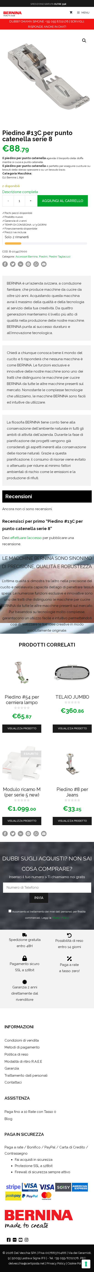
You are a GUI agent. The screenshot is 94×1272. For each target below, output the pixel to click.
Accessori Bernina (27, 256)
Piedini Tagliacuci (59, 256)
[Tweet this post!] (13, 266)
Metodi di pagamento (22, 1047)
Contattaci (13, 1082)
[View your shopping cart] (71, 13)
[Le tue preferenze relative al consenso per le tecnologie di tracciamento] (86, 1264)
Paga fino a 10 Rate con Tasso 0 (30, 1112)
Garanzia (12, 1068)
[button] (84, 40)
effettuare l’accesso (26, 538)
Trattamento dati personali (26, 1075)
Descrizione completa (20, 192)
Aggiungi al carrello (62, 201)
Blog (8, 1119)
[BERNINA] (12, 13)
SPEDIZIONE (48, 4)
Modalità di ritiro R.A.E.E (23, 1061)
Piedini (43, 256)
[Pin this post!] (28, 266)
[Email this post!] (44, 266)
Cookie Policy (76, 1263)
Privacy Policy (60, 917)
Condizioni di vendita (22, 1040)
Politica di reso (16, 1054)
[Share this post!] (5, 266)
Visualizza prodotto (22, 728)
